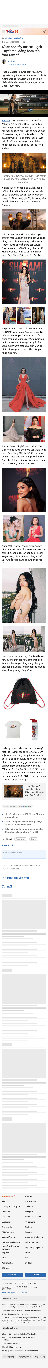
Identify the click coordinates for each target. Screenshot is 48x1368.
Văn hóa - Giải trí (13, 38)
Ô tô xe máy (7, 1227)
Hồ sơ (27, 1252)
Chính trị (29, 1196)
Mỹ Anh (11, 61)
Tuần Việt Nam (8, 1237)
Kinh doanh (30, 1201)
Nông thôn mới (32, 1242)
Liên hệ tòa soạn (10, 1298)
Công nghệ (30, 1222)
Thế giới (29, 1212)
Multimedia (7, 1263)
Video (28, 1258)
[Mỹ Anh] (4, 61)
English (5, 1252)
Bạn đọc (29, 1232)
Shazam (6, 120)
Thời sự (5, 1201)
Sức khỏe (6, 1222)
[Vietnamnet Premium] (8, 1197)
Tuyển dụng (40, 1357)
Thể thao (29, 1206)
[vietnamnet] (12, 32)
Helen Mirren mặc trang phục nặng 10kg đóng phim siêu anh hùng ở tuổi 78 (34, 790)
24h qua (5, 1268)
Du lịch (28, 1227)
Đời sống (6, 1217)
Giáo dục (6, 1212)
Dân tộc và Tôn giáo (11, 1206)
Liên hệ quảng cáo (10, 1328)
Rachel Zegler (21, 839)
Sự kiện (36, 1275)
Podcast (28, 1263)
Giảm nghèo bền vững (12, 1242)
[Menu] (3, 31)
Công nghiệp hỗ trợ (34, 1237)
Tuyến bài (12, 1275)
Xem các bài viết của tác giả (17, 65)
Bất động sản (8, 1232)
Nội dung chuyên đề (34, 1247)
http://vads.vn (15, 1347)
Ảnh (4, 1258)
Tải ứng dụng (8, 1357)
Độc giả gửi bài (25, 1357)
